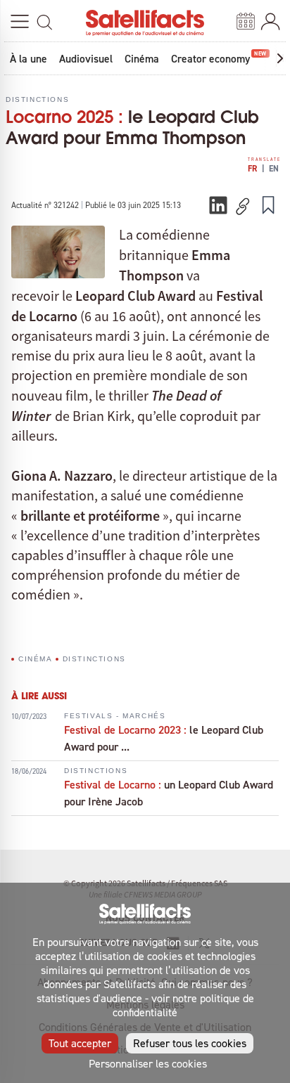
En (274, 168)
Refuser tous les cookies (189, 1043)
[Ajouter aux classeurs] (268, 204)
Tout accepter (80, 1043)
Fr (252, 168)
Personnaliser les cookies (148, 1063)
